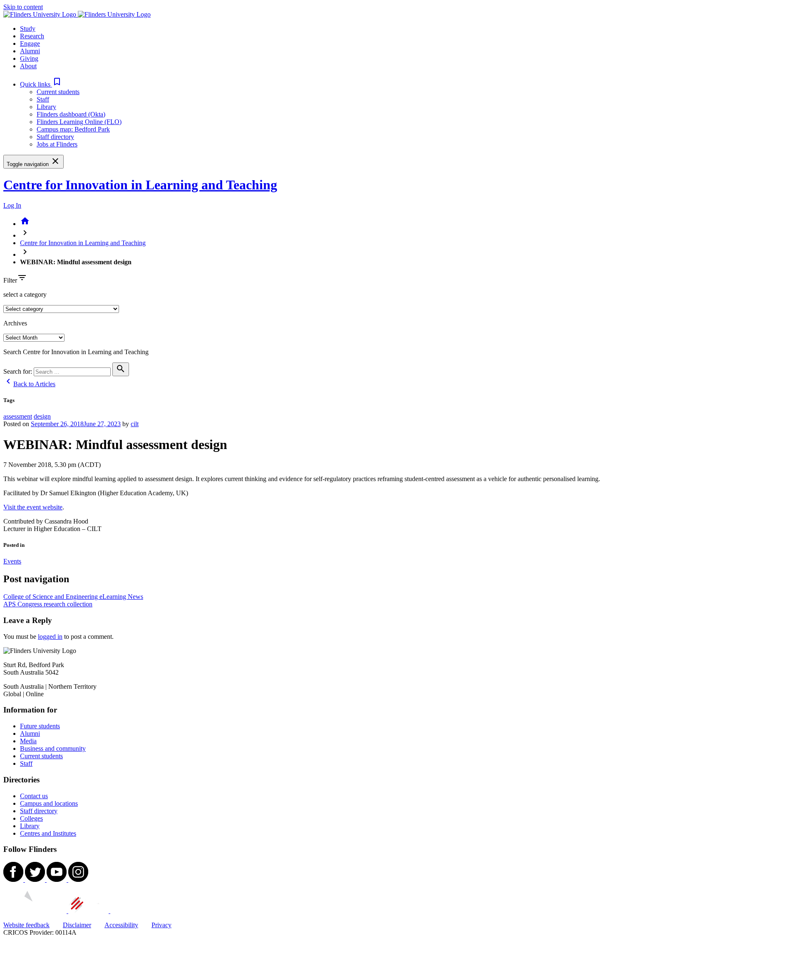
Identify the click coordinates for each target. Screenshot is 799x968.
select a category (25, 294)
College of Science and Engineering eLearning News (73, 596)
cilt (135, 423)
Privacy (161, 924)
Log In (12, 205)
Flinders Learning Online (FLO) (79, 121)
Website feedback (26, 924)
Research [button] (32, 36)
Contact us (34, 795)
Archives (15, 323)
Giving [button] (29, 58)
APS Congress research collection (47, 604)
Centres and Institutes (48, 833)
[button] (41, 84)
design (42, 416)
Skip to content (23, 6)
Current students (58, 91)
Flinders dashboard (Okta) (71, 114)
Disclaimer (77, 924)
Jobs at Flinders (57, 144)
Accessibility (121, 924)
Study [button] (27, 28)
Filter (10, 280)
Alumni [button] (30, 51)
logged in (50, 636)
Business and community (53, 748)
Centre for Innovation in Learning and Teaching (140, 184)
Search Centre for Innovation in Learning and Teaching (76, 351)
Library (46, 106)
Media (28, 741)
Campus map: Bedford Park (73, 129)
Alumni (30, 733)
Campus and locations (49, 803)
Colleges (31, 818)
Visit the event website (32, 507)
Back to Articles (29, 383)
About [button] (28, 65)
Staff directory (55, 136)
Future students (40, 726)
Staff (43, 99)
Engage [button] (30, 43)
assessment (17, 416)
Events (12, 561)
